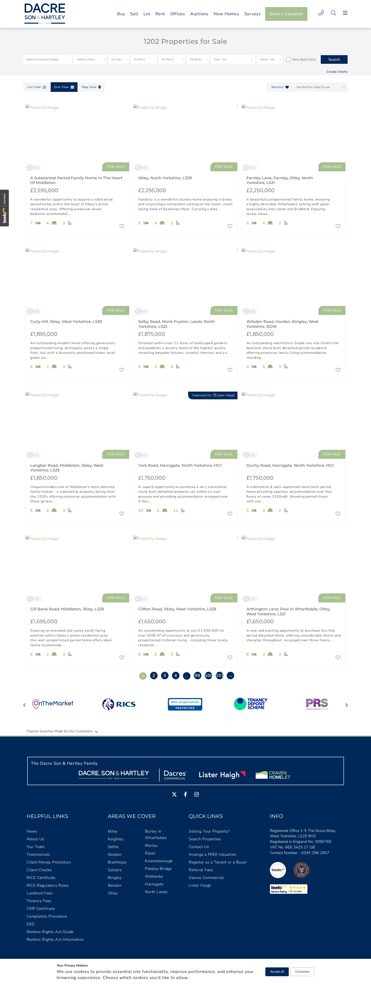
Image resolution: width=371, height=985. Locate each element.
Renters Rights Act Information (55, 939)
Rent (160, 14)
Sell (134, 14)
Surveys (252, 14)
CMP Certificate (41, 908)
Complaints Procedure (47, 916)
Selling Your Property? (209, 831)
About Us (35, 839)
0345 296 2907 (315, 852)
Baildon (115, 885)
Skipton (115, 854)
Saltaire (115, 870)
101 (219, 675)
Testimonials (38, 854)
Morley (151, 845)
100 (208, 675)
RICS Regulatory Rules (48, 885)
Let (146, 14)
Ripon (150, 853)
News (32, 831)
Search (334, 59)
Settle (113, 846)
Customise (302, 972)
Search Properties (205, 839)
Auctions (199, 14)
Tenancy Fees (39, 900)
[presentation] (24, 705)
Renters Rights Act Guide (50, 931)
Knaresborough (159, 860)
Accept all (277, 972)
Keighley (115, 839)
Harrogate (154, 884)
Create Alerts (337, 71)
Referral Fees (201, 870)
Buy (121, 14)
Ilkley (113, 831)
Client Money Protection (49, 862)
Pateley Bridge (158, 868)
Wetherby (154, 876)
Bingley (115, 877)
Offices (177, 14)
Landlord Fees (40, 893)
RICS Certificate (41, 877)
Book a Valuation (286, 14)
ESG (30, 924)
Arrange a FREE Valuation (212, 854)
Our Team (36, 846)
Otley (113, 893)
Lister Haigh (200, 885)
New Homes (226, 14)
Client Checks (39, 870)
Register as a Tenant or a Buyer (218, 862)
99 (197, 675)
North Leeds (156, 891)
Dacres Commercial (206, 877)
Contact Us (199, 846)
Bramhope (117, 862)
